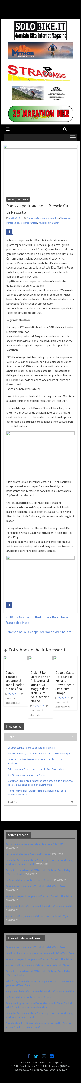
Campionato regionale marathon (43, 217)
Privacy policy (55, 1062)
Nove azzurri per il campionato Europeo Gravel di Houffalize (39, 896)
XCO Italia (23, 199)
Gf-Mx (11, 199)
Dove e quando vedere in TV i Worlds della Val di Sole (35, 886)
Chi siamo (26, 1062)
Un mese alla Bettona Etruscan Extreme (28, 854)
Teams (12, 801)
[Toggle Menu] (73, 137)
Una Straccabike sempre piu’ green (27, 775)
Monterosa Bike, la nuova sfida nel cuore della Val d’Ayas (39, 753)
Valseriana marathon (49, 222)
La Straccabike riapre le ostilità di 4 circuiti (31, 747)
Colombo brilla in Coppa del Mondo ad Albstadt (38, 634)
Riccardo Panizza (29, 222)
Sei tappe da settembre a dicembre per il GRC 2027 (34, 844)
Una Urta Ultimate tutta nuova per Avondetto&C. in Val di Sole (40, 953)
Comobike (65, 217)
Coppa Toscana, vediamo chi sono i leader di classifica (14, 680)
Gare (11, 737)
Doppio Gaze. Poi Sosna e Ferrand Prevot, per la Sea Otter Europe (64, 682)
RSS (35, 1062)
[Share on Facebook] (9, 232)
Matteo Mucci (12, 222)
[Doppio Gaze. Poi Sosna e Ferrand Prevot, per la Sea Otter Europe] (65, 658)
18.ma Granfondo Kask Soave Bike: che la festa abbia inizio (36, 620)
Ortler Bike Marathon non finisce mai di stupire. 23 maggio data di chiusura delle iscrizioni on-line (40, 686)
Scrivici (42, 1062)
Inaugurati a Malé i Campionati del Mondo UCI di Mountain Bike (40, 906)
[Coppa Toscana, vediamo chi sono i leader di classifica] (16, 658)
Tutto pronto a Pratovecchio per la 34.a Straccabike (36, 769)
